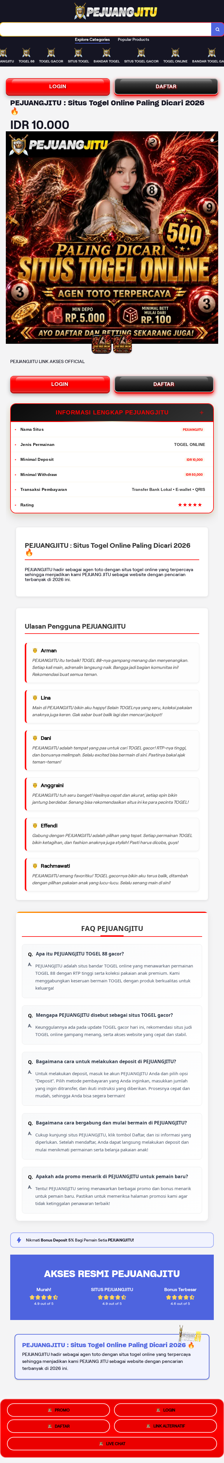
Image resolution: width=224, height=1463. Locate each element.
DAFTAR (166, 86)
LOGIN (57, 86)
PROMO (62, 1408)
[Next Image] (213, 238)
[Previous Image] (10, 238)
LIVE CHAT (115, 1445)
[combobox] (105, 29)
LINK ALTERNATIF (169, 1428)
